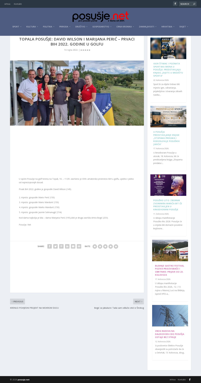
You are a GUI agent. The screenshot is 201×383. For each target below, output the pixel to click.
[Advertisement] (77, 152)
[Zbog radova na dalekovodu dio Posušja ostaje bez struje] (170, 315)
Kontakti (18, 4)
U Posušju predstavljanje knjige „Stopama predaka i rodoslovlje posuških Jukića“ (166, 137)
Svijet (182, 26)
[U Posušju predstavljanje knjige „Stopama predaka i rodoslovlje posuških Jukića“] (168, 116)
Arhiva (7, 4)
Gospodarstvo (100, 26)
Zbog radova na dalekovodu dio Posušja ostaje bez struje (169, 334)
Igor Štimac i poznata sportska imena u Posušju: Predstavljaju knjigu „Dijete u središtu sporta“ (168, 69)
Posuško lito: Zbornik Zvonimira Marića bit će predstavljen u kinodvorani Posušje (167, 205)
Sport (15, 26)
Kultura (31, 26)
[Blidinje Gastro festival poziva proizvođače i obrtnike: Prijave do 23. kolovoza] (170, 250)
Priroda (63, 26)
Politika (47, 26)
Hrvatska (166, 26)
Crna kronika (124, 26)
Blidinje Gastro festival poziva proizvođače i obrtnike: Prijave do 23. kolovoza (169, 270)
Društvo (80, 26)
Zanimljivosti (146, 26)
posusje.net (24, 379)
